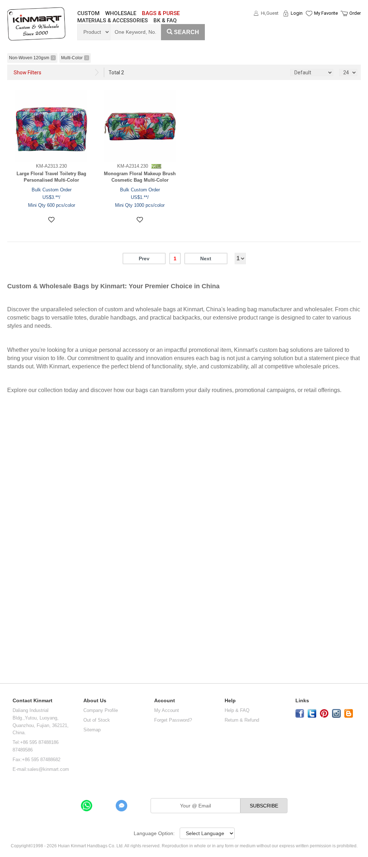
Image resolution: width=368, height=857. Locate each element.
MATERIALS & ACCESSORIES (112, 20)
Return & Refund (242, 720)
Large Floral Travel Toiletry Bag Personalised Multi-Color (51, 177)
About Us (94, 700)
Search (186, 32)
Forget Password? (173, 720)
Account (164, 700)
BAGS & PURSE (161, 13)
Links (302, 700)
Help (230, 700)
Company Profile (100, 710)
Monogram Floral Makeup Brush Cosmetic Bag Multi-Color (140, 177)
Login (297, 13)
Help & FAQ (237, 710)
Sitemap (92, 729)
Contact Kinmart (32, 700)
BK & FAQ (165, 20)
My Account (166, 710)
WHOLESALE (120, 13)
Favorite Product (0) (308, 26)
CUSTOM (88, 13)
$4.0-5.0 (17, 457)
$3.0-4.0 (17, 433)
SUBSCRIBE (264, 806)
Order (355, 13)
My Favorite (326, 13)
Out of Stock (96, 720)
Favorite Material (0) (308, 36)
